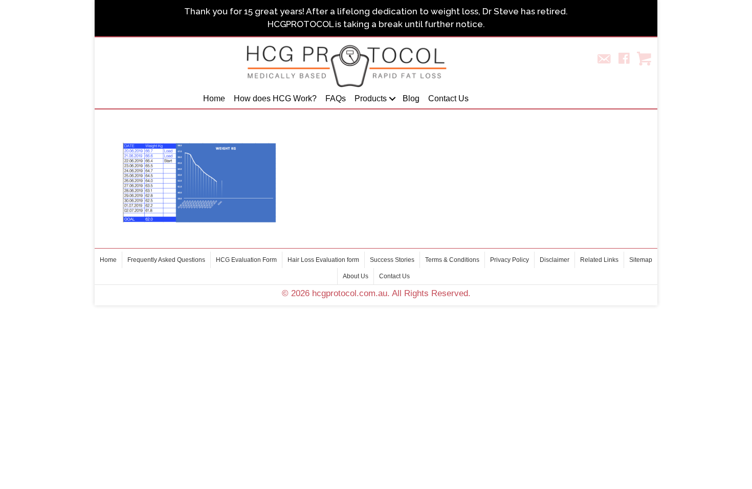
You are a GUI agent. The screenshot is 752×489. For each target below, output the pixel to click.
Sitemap (640, 259)
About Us (355, 276)
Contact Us (448, 98)
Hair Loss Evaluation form (323, 259)
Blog (411, 98)
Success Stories (392, 259)
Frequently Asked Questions (166, 259)
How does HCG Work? (275, 98)
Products (371, 98)
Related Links (599, 259)
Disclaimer (554, 259)
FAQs (335, 98)
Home (214, 98)
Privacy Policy (509, 259)
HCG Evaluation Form (246, 259)
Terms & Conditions (452, 259)
